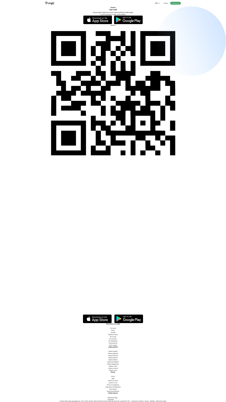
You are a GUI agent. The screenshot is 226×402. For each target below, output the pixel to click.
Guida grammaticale (113, 391)
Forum (113, 376)
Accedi (166, 3)
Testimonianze (113, 343)
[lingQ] (49, 3)
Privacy (147, 401)
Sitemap (152, 401)
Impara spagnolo (113, 353)
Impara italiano (113, 360)
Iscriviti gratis (175, 3)
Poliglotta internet (51, 177)
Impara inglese (113, 351)
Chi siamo (113, 328)
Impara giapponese (113, 364)
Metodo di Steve (113, 334)
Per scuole (113, 337)
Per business (113, 339)
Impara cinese (113, 366)
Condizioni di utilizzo (137, 401)
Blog (113, 378)
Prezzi (113, 330)
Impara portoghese (113, 362)
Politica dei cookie (161, 401)
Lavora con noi (113, 383)
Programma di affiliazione (113, 387)
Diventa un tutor (113, 380)
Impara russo (113, 370)
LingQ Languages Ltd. (74, 401)
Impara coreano (113, 368)
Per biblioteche (113, 341)
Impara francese (113, 355)
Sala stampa (113, 389)
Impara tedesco (113, 357)
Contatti (113, 332)
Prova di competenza (113, 385)
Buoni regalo (113, 345)
